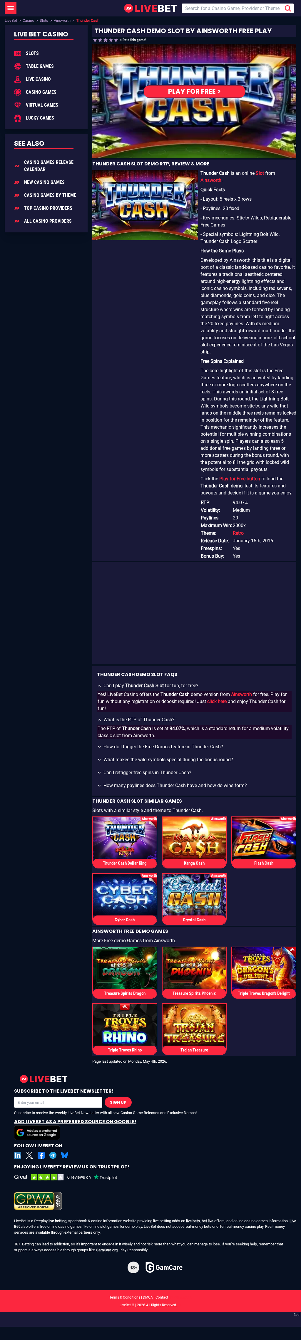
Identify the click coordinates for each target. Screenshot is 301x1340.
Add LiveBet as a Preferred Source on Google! (75, 1121)
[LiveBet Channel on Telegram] (52, 1155)
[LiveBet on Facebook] (41, 1155)
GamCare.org (107, 1250)
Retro (238, 533)
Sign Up (118, 1102)
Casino (28, 20)
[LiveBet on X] (29, 1155)
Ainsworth (62, 20)
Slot (260, 173)
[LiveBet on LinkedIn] (17, 1155)
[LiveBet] (150, 8)
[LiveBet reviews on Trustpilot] (70, 1177)
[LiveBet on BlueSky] (64, 1155)
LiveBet (11, 20)
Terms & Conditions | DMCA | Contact (150, 1297)
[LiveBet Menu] (10, 8)
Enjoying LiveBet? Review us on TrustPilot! (72, 1166)
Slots (44, 20)
